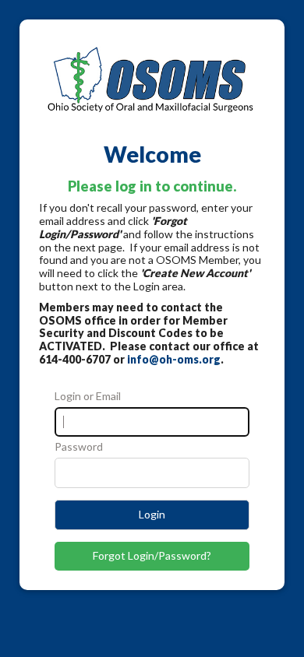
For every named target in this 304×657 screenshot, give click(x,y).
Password (79, 447)
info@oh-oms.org (174, 359)
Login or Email (88, 396)
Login (152, 514)
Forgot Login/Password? (152, 555)
